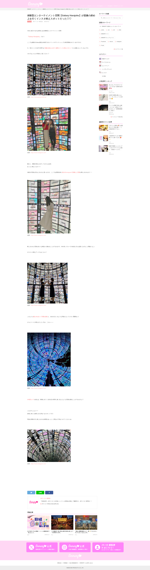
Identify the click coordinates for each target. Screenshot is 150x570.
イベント (40, 9)
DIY (114, 30)
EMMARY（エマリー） (32, 9)
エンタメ (104, 72)
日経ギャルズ (105, 58)
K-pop (102, 45)
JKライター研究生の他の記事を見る (50, 503)
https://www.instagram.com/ (38, 152)
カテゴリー (83, 5)
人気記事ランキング (91, 5)
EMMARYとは (117, 5)
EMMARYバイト (105, 33)
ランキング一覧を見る (117, 116)
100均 (102, 30)
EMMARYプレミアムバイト (107, 37)
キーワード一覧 (119, 49)
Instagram (119, 41)
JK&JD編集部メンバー (101, 5)
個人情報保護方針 (74, 563)
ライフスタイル (106, 62)
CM (108, 30)
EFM (120, 30)
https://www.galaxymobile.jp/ (38, 97)
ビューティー (105, 65)
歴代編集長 (110, 5)
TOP (122, 5)
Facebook (103, 41)
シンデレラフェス (107, 69)
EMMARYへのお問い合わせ (86, 563)
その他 (104, 76)
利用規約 (65, 563)
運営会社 (59, 563)
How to (111, 41)
